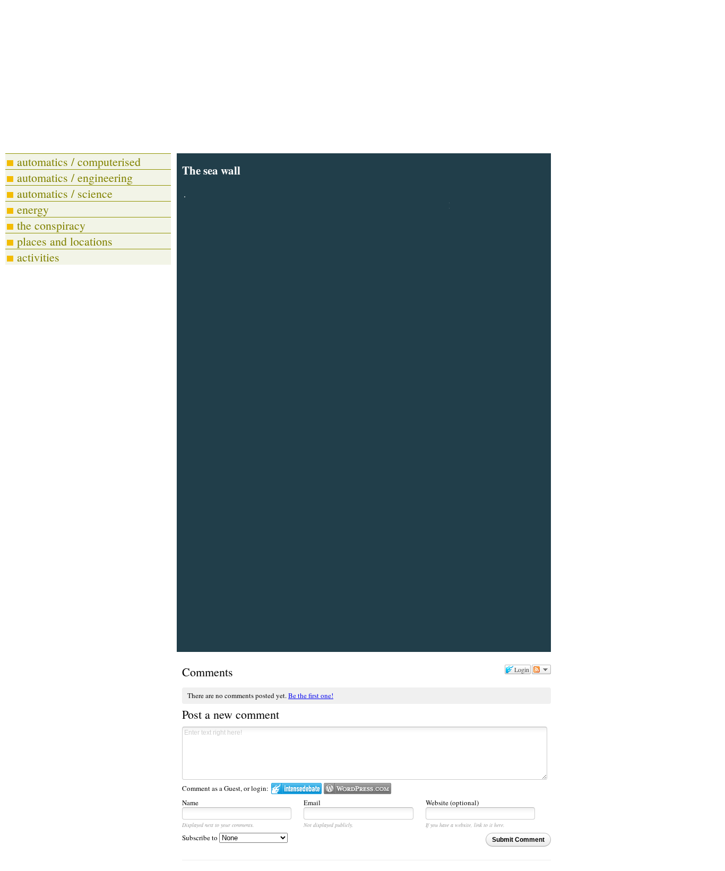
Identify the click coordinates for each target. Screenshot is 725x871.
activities (38, 257)
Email (312, 802)
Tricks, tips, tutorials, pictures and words (200, 135)
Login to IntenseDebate (296, 788)
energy (33, 209)
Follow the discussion (541, 669)
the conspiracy (51, 225)
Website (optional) (452, 802)
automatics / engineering (75, 177)
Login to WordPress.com (357, 788)
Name (190, 802)
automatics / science (65, 193)
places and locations (65, 241)
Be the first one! (310, 695)
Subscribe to (200, 837)
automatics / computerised (79, 161)
